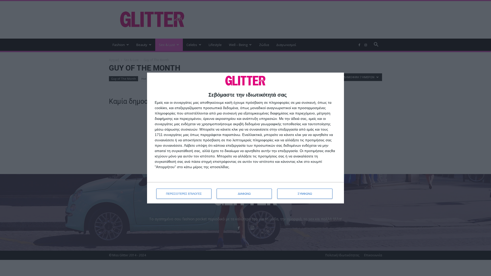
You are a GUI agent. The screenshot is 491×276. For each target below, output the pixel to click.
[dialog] (245, 138)
